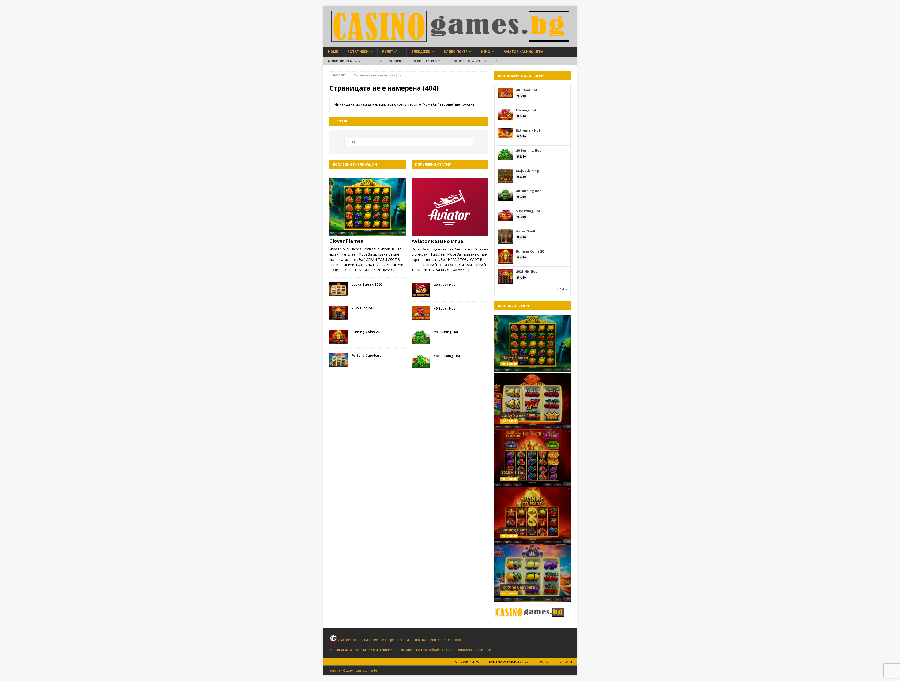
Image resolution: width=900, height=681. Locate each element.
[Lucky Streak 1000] (338, 289)
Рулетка (390, 51)
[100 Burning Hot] (421, 361)
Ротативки (358, 51)
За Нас (543, 661)
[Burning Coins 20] (338, 337)
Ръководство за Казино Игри (472, 61)
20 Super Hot (444, 284)
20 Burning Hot (446, 332)
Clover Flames (346, 241)
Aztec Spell (525, 231)
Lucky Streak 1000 (367, 284)
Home (333, 51)
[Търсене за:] (408, 142)
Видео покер (456, 51)
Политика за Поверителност (509, 661)
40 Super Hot (444, 308)
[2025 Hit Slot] (338, 313)
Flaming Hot (526, 110)
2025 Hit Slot (362, 308)
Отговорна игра (467, 661)
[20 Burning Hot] (421, 337)
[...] (395, 270)
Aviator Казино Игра (523, 51)
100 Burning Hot (447, 356)
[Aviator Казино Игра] (450, 207)
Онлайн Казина (425, 61)
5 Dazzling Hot (528, 211)
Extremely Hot (528, 130)
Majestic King (527, 170)
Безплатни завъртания (345, 61)
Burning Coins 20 (365, 331)
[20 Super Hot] (421, 290)
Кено (485, 51)
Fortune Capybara (367, 355)
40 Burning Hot (528, 191)
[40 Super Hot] (421, 313)
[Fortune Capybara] (338, 360)
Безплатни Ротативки (388, 61)
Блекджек (420, 51)
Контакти (565, 661)
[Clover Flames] (367, 207)
